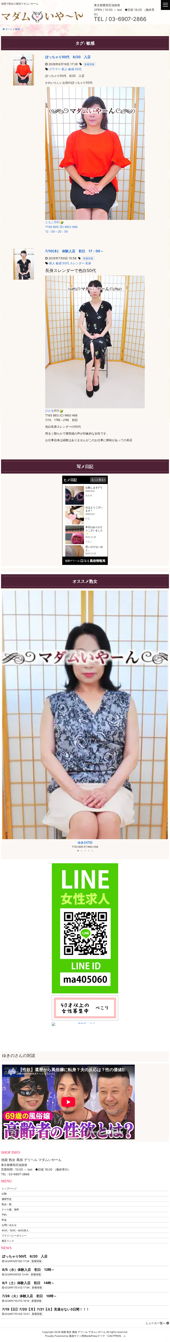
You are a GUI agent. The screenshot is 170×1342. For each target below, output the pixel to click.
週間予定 (7, 1198)
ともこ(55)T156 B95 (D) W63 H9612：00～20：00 (61, 226)
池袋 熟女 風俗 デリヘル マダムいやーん (83, 1331)
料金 (4, 1219)
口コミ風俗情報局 (92, 561)
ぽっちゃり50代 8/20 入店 (68, 57)
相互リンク (8, 1240)
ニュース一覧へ (155, 1323)
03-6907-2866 (19, 1174)
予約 (4, 1214)
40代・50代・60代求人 (15, 1230)
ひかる (49, 410)
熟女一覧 (7, 1204)
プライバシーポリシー (14, 1235)
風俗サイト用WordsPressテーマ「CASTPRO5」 (96, 1335)
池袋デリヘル (72, 560)
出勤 (4, 1193)
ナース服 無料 (10, 1209)
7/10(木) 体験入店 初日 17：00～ (74, 251)
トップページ (9, 1188)
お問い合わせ (9, 1225)
